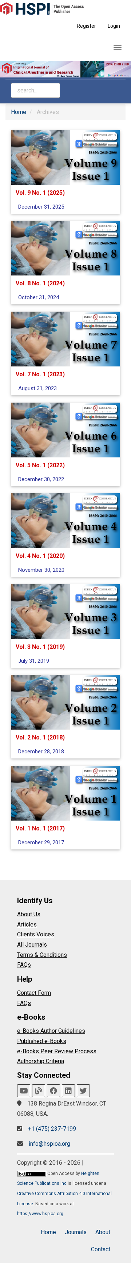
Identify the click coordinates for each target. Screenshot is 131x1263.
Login (114, 26)
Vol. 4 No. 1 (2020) (40, 555)
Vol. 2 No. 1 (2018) (40, 737)
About (102, 1232)
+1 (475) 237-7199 (52, 1128)
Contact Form (34, 992)
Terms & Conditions (42, 954)
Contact (100, 1249)
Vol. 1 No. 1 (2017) (40, 828)
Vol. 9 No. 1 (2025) (40, 192)
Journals (76, 1232)
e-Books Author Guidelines (51, 1030)
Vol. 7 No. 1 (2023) (40, 373)
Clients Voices (35, 934)
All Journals (32, 944)
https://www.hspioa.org (40, 1213)
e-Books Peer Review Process (56, 1051)
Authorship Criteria (40, 1061)
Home (18, 112)
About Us (28, 914)
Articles (27, 924)
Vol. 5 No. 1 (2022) (40, 464)
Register (86, 26)
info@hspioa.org (49, 1143)
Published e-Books (41, 1041)
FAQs (24, 964)
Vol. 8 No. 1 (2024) (40, 283)
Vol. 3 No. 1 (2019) (40, 646)
